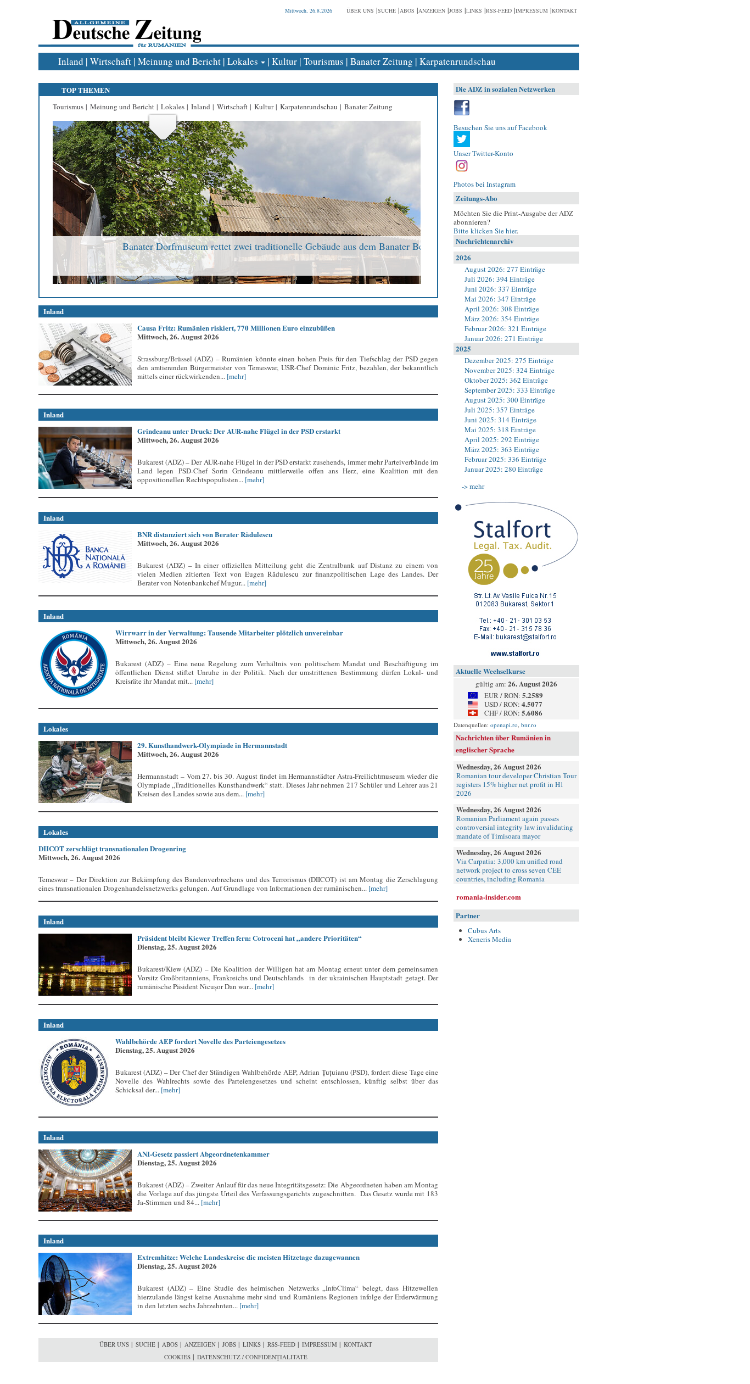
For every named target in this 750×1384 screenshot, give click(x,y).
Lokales (242, 61)
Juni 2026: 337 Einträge (500, 288)
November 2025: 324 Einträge (509, 370)
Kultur (284, 61)
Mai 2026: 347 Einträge (500, 298)
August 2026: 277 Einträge (504, 269)
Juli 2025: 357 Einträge (499, 409)
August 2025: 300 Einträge (504, 399)
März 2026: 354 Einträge (501, 318)
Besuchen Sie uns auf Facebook (500, 127)
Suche (387, 10)
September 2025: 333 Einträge (509, 390)
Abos (407, 10)
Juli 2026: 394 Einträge (499, 279)
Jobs (455, 10)
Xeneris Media (489, 939)
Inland (70, 61)
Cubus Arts (484, 930)
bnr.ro (528, 725)
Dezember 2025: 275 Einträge (508, 360)
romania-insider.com (488, 896)
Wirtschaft (110, 61)
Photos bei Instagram (485, 184)
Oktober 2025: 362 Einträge (506, 380)
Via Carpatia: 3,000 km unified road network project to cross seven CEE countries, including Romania (509, 870)
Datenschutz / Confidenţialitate (252, 1357)
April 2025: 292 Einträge (501, 439)
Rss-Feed (499, 10)
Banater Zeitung (381, 61)
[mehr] (235, 376)
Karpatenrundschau (457, 61)
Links (474, 10)
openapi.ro (504, 725)
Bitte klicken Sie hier (485, 231)
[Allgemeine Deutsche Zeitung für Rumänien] (124, 25)
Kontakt (564, 10)
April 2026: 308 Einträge (501, 308)
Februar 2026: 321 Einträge (505, 328)
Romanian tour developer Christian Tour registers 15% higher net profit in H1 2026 (516, 784)
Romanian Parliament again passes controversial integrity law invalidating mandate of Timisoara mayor (514, 827)
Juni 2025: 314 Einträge (500, 419)
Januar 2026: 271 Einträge (503, 338)
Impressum (532, 10)
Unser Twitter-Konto (483, 153)
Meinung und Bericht (179, 61)
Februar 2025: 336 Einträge (505, 459)
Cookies (177, 1357)
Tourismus (324, 61)
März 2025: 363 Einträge (501, 449)
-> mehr (473, 486)
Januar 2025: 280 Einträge (503, 469)
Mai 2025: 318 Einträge (500, 429)
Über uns (360, 10)
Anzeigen (431, 10)
